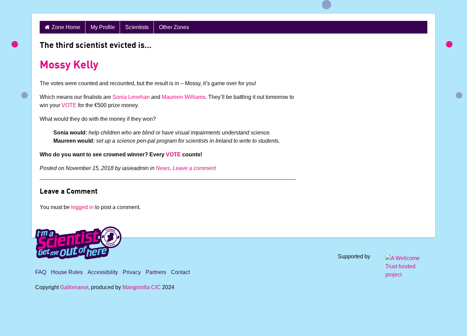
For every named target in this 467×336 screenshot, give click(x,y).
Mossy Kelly (69, 65)
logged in (82, 207)
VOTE (69, 105)
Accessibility (103, 272)
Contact (180, 272)
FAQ (40, 272)
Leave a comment (194, 168)
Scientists (137, 27)
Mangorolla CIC (141, 287)
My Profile (103, 27)
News (163, 168)
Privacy (132, 272)
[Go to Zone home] (55, 7)
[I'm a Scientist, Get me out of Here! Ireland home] (78, 242)
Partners (156, 272)
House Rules (67, 272)
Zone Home (66, 27)
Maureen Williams (183, 97)
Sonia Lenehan (131, 97)
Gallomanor (74, 287)
